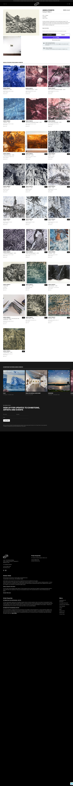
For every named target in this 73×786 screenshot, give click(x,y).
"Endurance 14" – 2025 (7, 89)
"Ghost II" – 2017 (51, 220)
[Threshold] (59, 240)
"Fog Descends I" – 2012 (7, 352)
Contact (60, 607)
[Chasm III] (14, 174)
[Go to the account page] (67, 3)
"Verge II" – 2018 (6, 220)
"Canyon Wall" (5, 285)
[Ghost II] (59, 207)
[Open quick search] (6, 4)
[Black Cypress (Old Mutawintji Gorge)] (59, 76)
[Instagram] (5, 570)
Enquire (63, 34)
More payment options (56, 39)
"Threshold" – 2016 (51, 253)
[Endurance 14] (14, 76)
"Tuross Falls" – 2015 (29, 285)
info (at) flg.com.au (6, 567)
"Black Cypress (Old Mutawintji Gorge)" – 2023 (56, 89)
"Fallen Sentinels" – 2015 (52, 285)
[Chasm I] (59, 142)
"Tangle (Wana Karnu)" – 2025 (8, 154)
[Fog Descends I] (14, 339)
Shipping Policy (62, 610)
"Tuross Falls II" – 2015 (30, 318)
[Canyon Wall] (14, 272)
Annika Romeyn (6, 88)
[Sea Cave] (59, 305)
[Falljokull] (14, 109)
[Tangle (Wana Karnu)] (14, 142)
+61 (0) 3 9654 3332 (7, 566)
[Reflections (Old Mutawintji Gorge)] (36, 109)
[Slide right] (68, 383)
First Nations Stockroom (63, 603)
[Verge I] (59, 174)
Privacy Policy (38, 425)
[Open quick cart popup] (69, 4)
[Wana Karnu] (36, 142)
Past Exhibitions (62, 606)
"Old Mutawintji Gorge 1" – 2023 (31, 89)
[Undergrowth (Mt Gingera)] (14, 240)
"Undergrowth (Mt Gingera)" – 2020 (9, 253)
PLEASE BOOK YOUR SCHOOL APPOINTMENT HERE (13, 579)
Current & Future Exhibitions (64, 604)
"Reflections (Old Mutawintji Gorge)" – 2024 (34, 122)
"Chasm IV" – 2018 (29, 187)
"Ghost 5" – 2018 (29, 220)
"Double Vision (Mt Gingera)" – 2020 (32, 253)
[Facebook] (3, 570)
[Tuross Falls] (36, 272)
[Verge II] (14, 207)
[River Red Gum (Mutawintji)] (59, 109)
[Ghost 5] (36, 207)
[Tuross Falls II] (36, 305)
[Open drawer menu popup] (4, 4)
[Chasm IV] (36, 174)
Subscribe (6, 420)
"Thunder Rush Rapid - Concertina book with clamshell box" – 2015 (11, 319)
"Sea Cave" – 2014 (51, 318)
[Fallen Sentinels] (59, 272)
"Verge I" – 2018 (51, 187)
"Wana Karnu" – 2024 (30, 154)
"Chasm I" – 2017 (51, 154)
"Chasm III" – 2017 (6, 187)
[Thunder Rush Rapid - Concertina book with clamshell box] (14, 305)
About (60, 609)
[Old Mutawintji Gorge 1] (36, 76)
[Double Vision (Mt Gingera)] (36, 240)
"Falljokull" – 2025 (6, 122)
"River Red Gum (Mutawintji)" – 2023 (54, 122)
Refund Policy (61, 612)
